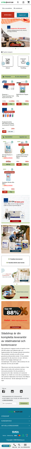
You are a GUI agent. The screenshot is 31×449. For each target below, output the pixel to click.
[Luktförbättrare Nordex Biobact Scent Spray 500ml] (22, 148)
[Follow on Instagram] (12, 392)
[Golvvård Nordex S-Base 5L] (8, 148)
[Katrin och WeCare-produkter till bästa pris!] (15, 275)
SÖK (19, 447)
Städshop (15, 416)
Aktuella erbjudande (15, 425)
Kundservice (15, 421)
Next (28, 63)
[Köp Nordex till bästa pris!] (15, 292)
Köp (9, 164)
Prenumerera (24, 403)
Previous (3, 63)
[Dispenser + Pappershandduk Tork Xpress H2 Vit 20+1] (8, 87)
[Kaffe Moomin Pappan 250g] (22, 87)
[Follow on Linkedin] (21, 392)
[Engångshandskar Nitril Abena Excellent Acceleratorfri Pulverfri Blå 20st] (8, 115)
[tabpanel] (15, 33)
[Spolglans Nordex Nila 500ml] (8, 175)
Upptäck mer (22, 15)
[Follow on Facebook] (3, 392)
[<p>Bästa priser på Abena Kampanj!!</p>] (15, 209)
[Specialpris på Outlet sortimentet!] (15, 315)
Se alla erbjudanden (21, 76)
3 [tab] (18, 48)
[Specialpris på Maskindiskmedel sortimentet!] (15, 239)
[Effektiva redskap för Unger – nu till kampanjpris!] (15, 33)
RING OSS (14, 447)
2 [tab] (15, 48)
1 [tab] (13, 48)
